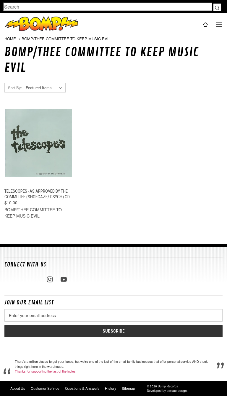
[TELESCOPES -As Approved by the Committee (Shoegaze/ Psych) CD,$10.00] (38, 143)
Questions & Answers (82, 388)
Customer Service (45, 388)
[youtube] (64, 279)
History (110, 388)
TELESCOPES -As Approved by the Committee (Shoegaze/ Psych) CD (37, 194)
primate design (177, 391)
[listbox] (45, 87)
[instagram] (50, 279)
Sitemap (128, 388)
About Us (17, 388)
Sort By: (15, 87)
